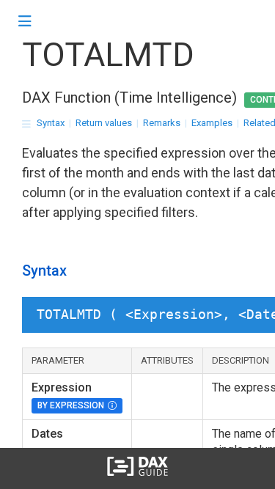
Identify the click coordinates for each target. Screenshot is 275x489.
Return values (104, 122)
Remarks (161, 122)
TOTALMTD (108, 54)
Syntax (51, 122)
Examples (211, 122)
